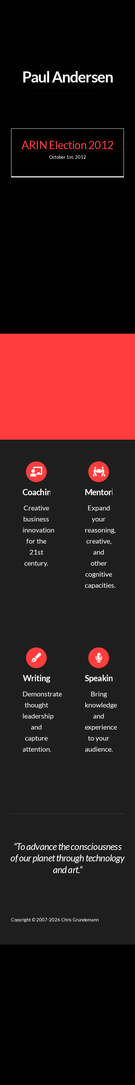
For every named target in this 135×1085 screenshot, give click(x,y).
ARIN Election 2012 (67, 144)
